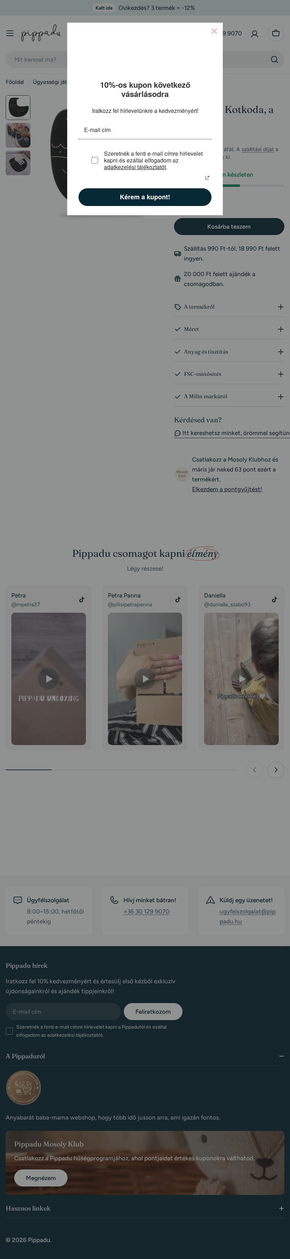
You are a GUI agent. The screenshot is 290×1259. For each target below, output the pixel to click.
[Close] (214, 31)
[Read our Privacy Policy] (207, 177)
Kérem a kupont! (145, 196)
